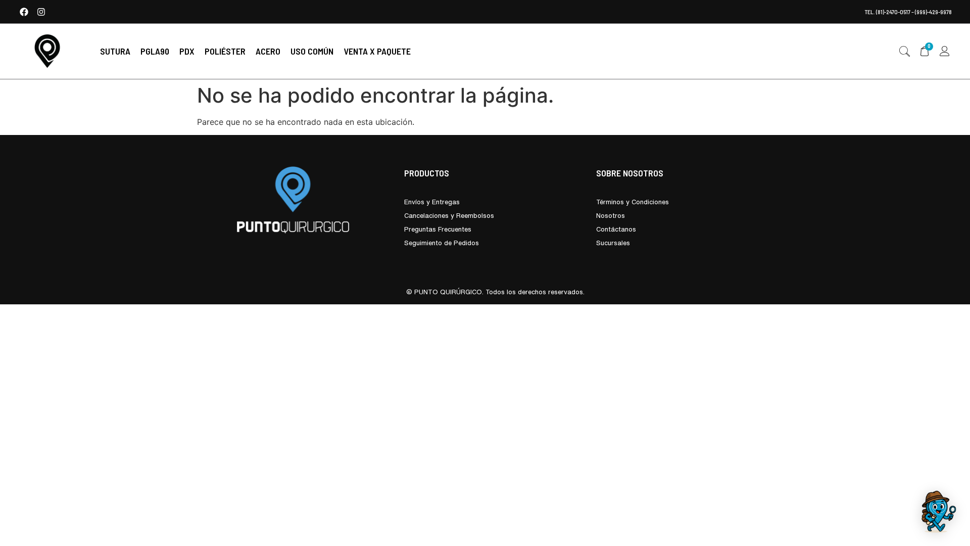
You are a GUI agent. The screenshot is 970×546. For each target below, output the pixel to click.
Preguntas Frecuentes (437, 229)
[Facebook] (23, 11)
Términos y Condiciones (632, 202)
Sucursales (613, 243)
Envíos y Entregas (432, 202)
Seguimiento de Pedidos (441, 243)
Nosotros (610, 215)
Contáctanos (616, 229)
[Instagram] (41, 11)
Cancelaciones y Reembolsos (449, 215)
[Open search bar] (904, 51)
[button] (115, 51)
